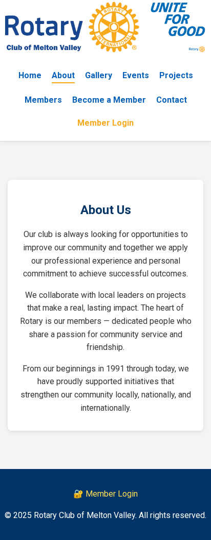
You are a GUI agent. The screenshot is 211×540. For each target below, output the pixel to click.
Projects (176, 75)
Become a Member (109, 100)
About (63, 75)
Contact (171, 100)
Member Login (105, 123)
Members (43, 100)
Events (135, 75)
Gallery (98, 75)
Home (29, 75)
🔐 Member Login (105, 494)
